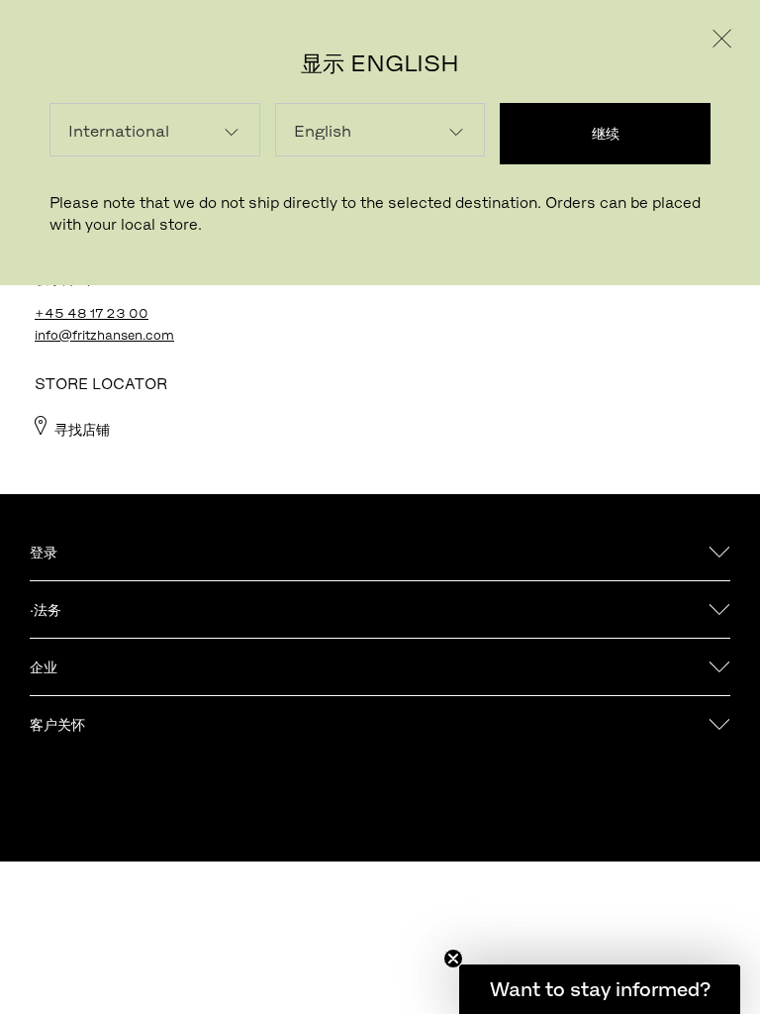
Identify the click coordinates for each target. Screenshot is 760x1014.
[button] (599, 989)
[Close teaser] (453, 958)
